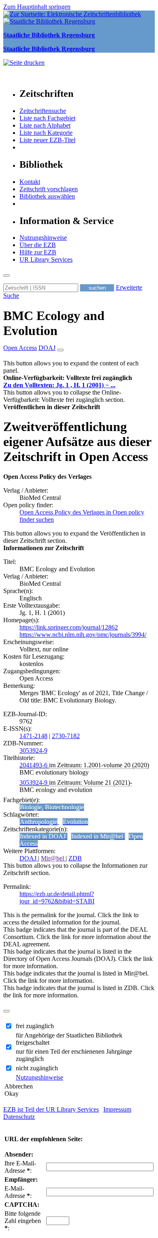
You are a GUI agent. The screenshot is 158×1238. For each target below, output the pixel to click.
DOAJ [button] (47, 347)
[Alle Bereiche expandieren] (60, 350)
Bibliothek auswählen (47, 196)
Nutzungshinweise (43, 237)
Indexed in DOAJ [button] (43, 836)
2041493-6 (34, 765)
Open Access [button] (20, 347)
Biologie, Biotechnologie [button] (52, 807)
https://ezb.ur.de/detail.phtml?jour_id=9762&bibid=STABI (56, 897)
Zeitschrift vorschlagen (48, 189)
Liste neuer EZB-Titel (47, 140)
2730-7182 (66, 735)
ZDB (75, 858)
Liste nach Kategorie (46, 132)
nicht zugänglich (37, 1068)
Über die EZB (37, 244)
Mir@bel (53, 858)
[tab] (79, 378)
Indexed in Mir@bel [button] (98, 836)
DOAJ (28, 858)
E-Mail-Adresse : (18, 1192)
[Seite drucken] (24, 62)
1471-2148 (33, 735)
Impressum (117, 1109)
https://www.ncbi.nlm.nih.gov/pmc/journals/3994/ (82, 634)
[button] (67, 377)
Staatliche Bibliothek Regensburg (49, 35)
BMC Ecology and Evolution (54, 323)
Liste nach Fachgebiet (47, 118)
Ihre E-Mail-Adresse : (20, 1167)
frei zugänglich (35, 1025)
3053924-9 (33, 750)
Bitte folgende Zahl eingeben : (22, 1221)
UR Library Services (46, 259)
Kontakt (29, 181)
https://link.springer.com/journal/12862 (68, 627)
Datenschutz (19, 1116)
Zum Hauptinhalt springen (36, 6)
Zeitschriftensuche (42, 110)
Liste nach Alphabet (44, 125)
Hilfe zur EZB (37, 252)
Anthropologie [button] (38, 821)
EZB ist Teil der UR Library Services (51, 1109)
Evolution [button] (75, 821)
